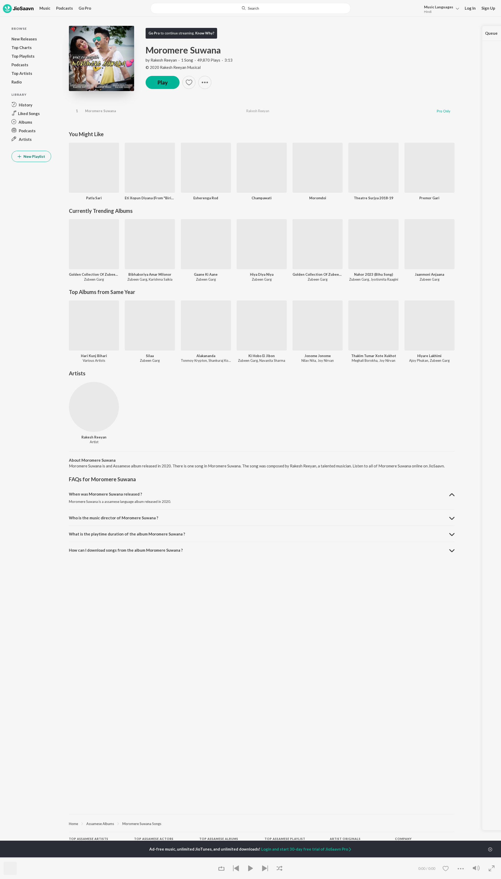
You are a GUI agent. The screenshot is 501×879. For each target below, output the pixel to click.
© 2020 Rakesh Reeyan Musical (173, 67)
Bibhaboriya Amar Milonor (149, 274)
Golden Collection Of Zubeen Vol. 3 (318, 274)
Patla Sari (94, 198)
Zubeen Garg (94, 279)
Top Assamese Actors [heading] (154, 838)
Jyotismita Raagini (384, 279)
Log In (470, 8)
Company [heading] (403, 838)
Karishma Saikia (160, 279)
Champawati (262, 198)
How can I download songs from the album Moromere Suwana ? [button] (126, 550)
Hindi (428, 11)
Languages (438, 7)
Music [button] (44, 8)
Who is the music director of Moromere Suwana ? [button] (113, 517)
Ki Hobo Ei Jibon (261, 356)
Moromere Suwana (100, 111)
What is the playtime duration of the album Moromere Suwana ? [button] (127, 534)
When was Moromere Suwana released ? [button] (105, 494)
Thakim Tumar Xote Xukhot (373, 356)
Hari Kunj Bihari (94, 356)
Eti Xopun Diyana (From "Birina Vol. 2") (150, 198)
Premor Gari (429, 198)
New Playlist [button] (34, 156)
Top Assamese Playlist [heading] (285, 838)
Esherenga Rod (205, 198)
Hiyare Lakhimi (429, 356)
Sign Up (488, 8)
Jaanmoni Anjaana (429, 274)
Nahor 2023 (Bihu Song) (373, 274)
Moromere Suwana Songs (141, 824)
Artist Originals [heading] (345, 838)
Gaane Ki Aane (206, 274)
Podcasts (64, 8)
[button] (440, 8)
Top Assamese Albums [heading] (218, 838)
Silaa (150, 356)
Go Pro (85, 8)
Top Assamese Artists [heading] (88, 838)
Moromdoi (317, 198)
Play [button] (162, 82)
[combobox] (250, 8)
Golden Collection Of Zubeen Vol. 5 (94, 274)
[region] (262, 823)
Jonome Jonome (318, 356)
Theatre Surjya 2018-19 (373, 198)
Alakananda (205, 356)
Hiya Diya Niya (261, 274)
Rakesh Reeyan (164, 60)
